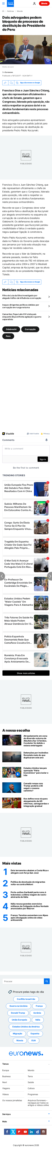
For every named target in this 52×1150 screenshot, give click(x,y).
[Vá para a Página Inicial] (10, 3)
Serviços (6, 1114)
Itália (37, 1019)
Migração (17, 1033)
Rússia (19, 1040)
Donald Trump (18, 1013)
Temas (5, 1063)
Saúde (31, 1082)
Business (6, 1076)
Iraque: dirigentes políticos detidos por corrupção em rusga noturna (20, 306)
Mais (4, 1121)
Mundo (20, 11)
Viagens (6, 1088)
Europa (5, 1070)
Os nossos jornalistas (12, 1100)
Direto (44, 3)
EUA (33, 1040)
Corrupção (30, 329)
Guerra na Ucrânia (18, 1006)
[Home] (3, 11)
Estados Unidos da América (26, 1026)
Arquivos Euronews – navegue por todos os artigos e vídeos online (38, 1102)
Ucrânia (37, 1013)
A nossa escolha (16, 730)
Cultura (31, 1088)
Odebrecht (11, 329)
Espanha (35, 1033)
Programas (33, 1094)
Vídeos (5, 1094)
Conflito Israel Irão (26, 999)
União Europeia (19, 1019)
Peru (8, 336)
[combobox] (26, 981)
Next (4, 1082)
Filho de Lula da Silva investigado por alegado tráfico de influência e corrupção (21, 296)
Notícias (10, 11)
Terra (30, 1076)
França (39, 1006)
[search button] (47, 981)
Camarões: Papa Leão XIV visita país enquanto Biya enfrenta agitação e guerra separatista (21, 317)
